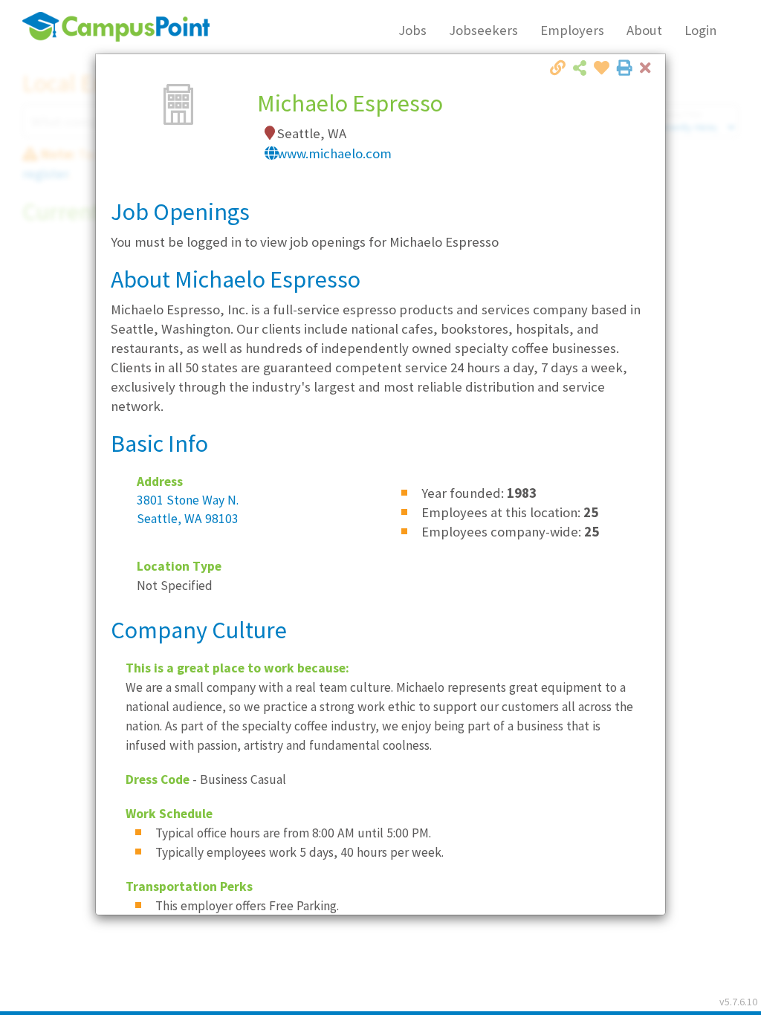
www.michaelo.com (334, 153)
